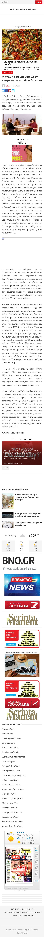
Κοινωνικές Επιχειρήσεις (13, 789)
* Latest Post (7, 72)
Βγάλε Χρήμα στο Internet (13, 756)
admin (8, 86)
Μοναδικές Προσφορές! (12, 798)
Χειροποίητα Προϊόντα (12, 826)
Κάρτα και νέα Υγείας (11, 784)
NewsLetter (28, 915)
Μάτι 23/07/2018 (9, 793)
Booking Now (8, 733)
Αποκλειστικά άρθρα (11, 752)
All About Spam (8, 729)
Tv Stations (16, 915)
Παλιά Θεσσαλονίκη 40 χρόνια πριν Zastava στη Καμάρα (27, 497)
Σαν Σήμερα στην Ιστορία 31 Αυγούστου (28, 523)
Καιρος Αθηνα (27, 909)
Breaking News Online (11, 738)
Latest (6, 468)
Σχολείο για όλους (10, 817)
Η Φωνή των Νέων (10, 780)
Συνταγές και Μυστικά (12, 812)
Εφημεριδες (27, 912)
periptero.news (8, 743)
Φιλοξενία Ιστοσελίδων (12, 821)
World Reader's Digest (22, 9)
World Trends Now (10, 747)
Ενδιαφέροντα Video (11, 770)
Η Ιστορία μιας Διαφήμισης (14, 775)
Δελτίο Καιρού (8, 761)
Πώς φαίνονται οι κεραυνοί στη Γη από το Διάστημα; (28, 514)
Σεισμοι (37, 912)
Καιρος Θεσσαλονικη (11, 912)
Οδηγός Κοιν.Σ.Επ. (10, 803)
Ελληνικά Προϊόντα (10, 766)
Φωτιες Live (15, 909)
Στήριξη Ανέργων (9, 807)
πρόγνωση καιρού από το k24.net (19, 890)
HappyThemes (22, 933)
